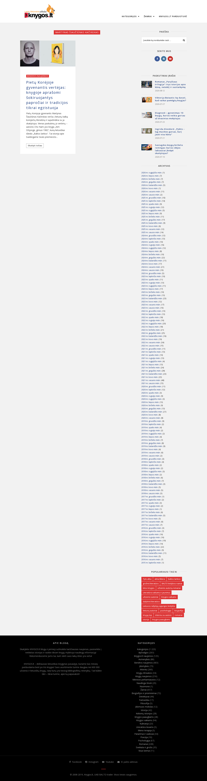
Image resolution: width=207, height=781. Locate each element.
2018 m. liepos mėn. (150, 474)
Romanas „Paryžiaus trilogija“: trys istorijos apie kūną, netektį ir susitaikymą (170, 84)
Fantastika (144, 700)
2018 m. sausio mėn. (150, 493)
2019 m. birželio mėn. (150, 440)
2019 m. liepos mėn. (150, 436)
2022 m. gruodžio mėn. (151, 311)
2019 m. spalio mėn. (150, 427)
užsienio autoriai (150, 597)
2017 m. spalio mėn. (150, 503)
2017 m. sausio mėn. (150, 524)
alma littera (160, 579)
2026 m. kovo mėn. (149, 188)
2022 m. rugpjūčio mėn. (151, 323)
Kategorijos (129, 16)
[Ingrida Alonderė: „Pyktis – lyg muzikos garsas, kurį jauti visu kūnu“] (146, 133)
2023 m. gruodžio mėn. (151, 273)
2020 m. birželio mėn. (150, 405)
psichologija (165, 610)
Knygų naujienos (143, 676)
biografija (178, 610)
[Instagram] (163, 58)
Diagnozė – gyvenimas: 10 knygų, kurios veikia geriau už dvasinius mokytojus (170, 115)
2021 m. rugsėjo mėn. (150, 358)
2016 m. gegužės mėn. (151, 550)
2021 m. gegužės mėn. (151, 370)
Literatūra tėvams (145, 727)
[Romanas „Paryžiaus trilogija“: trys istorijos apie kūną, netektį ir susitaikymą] (146, 86)
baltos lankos (174, 579)
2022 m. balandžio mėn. (152, 336)
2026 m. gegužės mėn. (151, 182)
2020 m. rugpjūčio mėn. (151, 399)
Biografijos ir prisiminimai (144, 693)
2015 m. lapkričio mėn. (151, 562)
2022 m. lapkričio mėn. (151, 314)
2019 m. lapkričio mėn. (151, 424)
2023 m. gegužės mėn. (151, 295)
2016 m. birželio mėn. (150, 547)
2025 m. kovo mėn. (149, 226)
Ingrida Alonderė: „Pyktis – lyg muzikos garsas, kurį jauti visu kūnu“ (170, 132)
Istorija (144, 710)
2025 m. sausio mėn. (150, 232)
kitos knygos (148, 588)
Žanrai (148, 16)
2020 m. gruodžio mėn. (151, 386)
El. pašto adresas (129, 761)
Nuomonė (145, 686)
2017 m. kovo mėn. (149, 518)
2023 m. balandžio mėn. (152, 298)
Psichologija (144, 740)
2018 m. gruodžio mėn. (151, 458)
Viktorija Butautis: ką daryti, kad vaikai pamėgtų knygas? (170, 99)
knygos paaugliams (161, 619)
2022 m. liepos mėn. (150, 326)
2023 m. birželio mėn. (150, 292)
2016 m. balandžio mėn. (152, 553)
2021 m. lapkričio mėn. (151, 351)
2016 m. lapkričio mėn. (151, 531)
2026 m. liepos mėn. (150, 175)
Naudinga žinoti (144, 683)
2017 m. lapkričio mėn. (151, 499)
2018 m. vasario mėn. (150, 490)
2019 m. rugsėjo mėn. (150, 430)
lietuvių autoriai (150, 610)
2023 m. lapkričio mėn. (151, 276)
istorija (146, 619)
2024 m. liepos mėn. (150, 251)
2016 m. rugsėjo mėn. (150, 537)
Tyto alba (147, 579)
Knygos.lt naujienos (143, 656)
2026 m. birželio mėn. (150, 179)
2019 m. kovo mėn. (149, 449)
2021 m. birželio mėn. (150, 367)
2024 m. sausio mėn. (150, 270)
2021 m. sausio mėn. (150, 383)
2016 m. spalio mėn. (150, 534)
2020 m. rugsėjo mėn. (150, 396)
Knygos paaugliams (144, 717)
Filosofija (144, 703)
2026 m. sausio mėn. (150, 194)
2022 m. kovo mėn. (149, 339)
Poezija (144, 737)
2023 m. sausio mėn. (150, 307)
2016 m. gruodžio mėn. (151, 528)
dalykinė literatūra (151, 601)
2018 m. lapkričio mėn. (151, 462)
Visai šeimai (144, 750)
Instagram (93, 761)
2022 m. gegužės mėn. (151, 333)
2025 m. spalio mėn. (150, 204)
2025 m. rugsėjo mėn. (150, 207)
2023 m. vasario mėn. (150, 304)
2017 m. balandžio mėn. (152, 515)
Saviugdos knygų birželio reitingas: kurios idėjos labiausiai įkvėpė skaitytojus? (169, 149)
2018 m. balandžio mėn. (152, 484)
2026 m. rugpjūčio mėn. (151, 172)
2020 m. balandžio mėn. (152, 411)
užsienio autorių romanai (169, 588)
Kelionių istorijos (144, 713)
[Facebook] (157, 58)
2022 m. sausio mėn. (150, 345)
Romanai (143, 744)
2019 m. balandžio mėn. (152, 446)
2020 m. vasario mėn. (150, 418)
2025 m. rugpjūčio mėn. (151, 210)
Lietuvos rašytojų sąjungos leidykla (159, 606)
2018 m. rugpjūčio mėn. (151, 471)
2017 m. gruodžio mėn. (151, 496)
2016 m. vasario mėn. (150, 559)
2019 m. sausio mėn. (150, 455)
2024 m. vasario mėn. (150, 267)
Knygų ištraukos (144, 673)
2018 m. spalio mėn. (150, 465)
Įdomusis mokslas (144, 706)
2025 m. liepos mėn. (150, 213)
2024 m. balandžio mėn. (152, 260)
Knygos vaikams (144, 720)
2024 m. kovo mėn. (149, 263)
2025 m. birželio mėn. (150, 216)
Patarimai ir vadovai (144, 733)
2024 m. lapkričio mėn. (151, 238)
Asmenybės (144, 659)
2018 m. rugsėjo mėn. (150, 468)
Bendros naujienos (37, 76)
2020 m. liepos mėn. (150, 402)
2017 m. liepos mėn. (150, 509)
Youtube (109, 761)
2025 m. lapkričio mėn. (151, 200)
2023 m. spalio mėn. (150, 279)
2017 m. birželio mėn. (150, 512)
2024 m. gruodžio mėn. (151, 235)
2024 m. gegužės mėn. (151, 257)
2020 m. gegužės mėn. (151, 408)
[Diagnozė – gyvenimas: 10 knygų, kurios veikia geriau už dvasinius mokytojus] (146, 117)
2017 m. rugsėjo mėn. (150, 506)
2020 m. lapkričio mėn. (151, 389)
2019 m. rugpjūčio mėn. (151, 433)
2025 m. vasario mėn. (150, 229)
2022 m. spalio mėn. (150, 317)
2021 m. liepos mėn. (150, 364)
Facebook (76, 761)
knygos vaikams (168, 597)
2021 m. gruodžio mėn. (151, 348)
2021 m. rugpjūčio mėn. (151, 361)
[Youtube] (170, 58)
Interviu (143, 669)
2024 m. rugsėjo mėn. (150, 244)
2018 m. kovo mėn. (149, 487)
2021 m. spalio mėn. (150, 355)
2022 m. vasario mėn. (150, 342)
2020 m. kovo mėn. (149, 414)
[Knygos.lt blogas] (39, 11)
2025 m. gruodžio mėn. (151, 197)
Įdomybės (144, 666)
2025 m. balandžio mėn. (152, 223)
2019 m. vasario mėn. (150, 452)
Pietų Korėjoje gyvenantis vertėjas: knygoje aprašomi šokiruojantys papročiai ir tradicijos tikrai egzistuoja (47, 95)
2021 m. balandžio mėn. (152, 374)
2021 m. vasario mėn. (150, 380)
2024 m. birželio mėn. (150, 254)
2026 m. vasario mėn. (150, 191)
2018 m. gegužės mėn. (151, 480)
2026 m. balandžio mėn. (152, 185)
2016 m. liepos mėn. (150, 543)
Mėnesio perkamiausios (144, 679)
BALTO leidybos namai (172, 583)
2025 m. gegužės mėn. (151, 219)
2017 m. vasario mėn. (150, 521)
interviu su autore (163, 615)
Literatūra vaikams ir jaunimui (156, 592)
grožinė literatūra (151, 583)
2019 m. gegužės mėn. (151, 443)
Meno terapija (145, 730)
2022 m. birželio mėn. (150, 329)
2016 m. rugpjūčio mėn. (151, 540)
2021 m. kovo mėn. (149, 377)
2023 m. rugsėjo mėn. (150, 282)
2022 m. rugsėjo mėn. (150, 320)
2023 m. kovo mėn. (149, 301)
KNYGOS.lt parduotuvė (173, 16)
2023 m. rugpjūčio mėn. (151, 285)
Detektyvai (144, 696)
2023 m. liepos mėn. (150, 289)
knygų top (147, 615)
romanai (178, 615)
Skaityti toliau (35, 145)
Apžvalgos (144, 652)
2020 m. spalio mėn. (150, 392)
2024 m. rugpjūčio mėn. (151, 248)
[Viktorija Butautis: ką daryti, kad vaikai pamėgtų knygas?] (146, 102)
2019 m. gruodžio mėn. (151, 421)
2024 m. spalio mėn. (150, 241)
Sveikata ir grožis (144, 747)
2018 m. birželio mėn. (150, 477)
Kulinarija (144, 723)
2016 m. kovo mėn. (149, 556)
